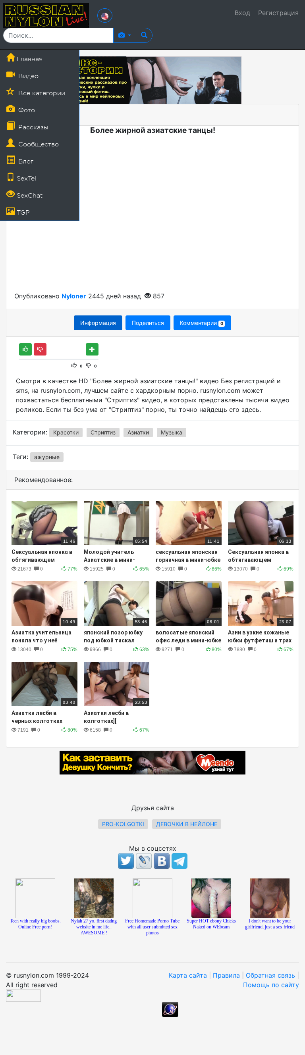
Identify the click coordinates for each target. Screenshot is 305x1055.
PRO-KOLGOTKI (123, 824)
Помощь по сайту (271, 985)
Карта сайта (188, 975)
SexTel (25, 178)
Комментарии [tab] (201, 322)
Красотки (66, 432)
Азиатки (138, 432)
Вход (242, 13)
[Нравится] (25, 349)
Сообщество (37, 144)
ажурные (47, 457)
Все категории (40, 93)
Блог (24, 161)
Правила (226, 975)
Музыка (171, 432)
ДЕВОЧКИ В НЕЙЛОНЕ (186, 824)
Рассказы (32, 127)
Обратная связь (270, 975)
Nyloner (74, 296)
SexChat (28, 195)
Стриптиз (103, 432)
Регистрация (278, 13)
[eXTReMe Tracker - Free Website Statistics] (170, 1009)
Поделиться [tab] (148, 322)
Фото (25, 110)
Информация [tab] (98, 322)
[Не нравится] (40, 349)
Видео (27, 76)
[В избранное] (92, 349)
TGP (22, 212)
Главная (28, 59)
